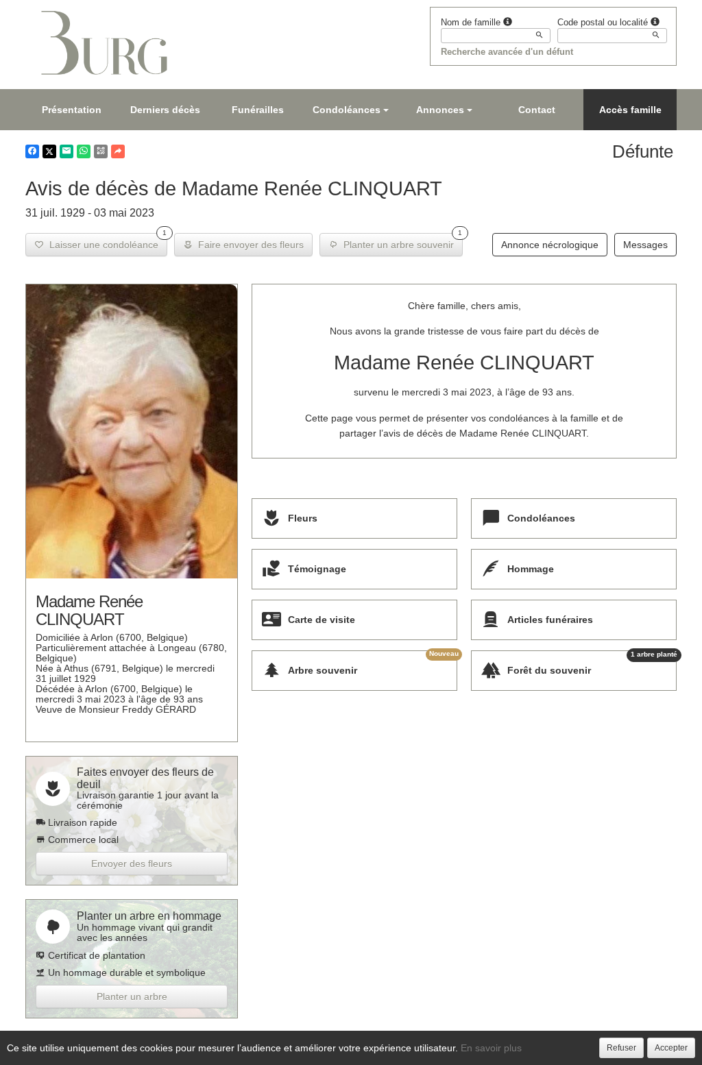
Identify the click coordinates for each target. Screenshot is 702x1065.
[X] (49, 151)
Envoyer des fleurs (131, 863)
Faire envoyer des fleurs (248, 244)
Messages (645, 244)
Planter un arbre (132, 996)
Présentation (71, 109)
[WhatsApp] (83, 151)
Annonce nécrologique (549, 244)
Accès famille (630, 109)
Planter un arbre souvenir (400, 241)
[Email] (66, 151)
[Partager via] (118, 151)
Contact (536, 109)
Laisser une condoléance (105, 241)
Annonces (440, 109)
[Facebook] (32, 151)
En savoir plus (491, 1047)
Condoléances (346, 109)
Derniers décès (165, 109)
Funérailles (258, 109)
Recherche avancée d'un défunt (507, 52)
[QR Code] (101, 151)
